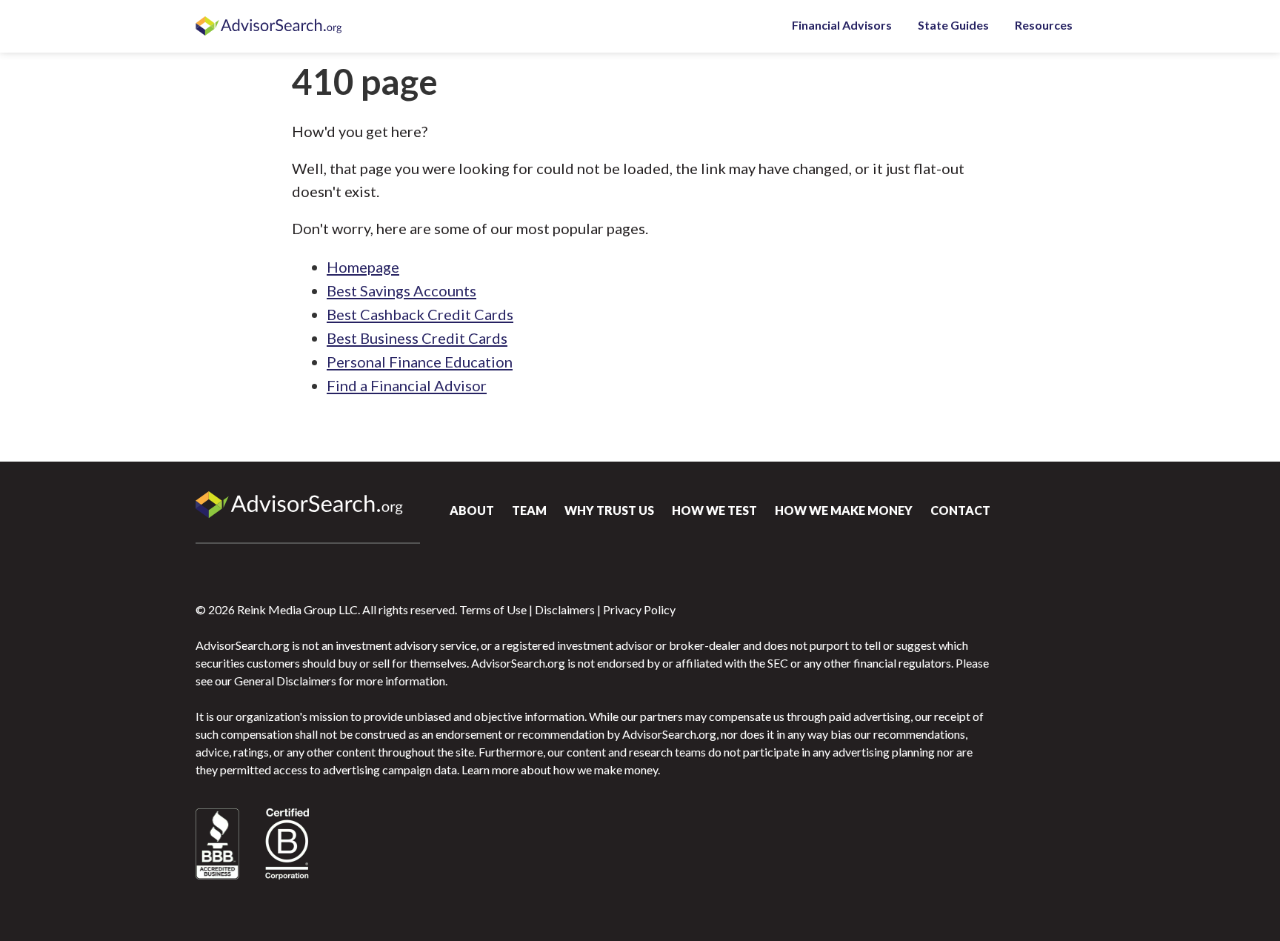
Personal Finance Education (420, 361)
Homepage (363, 267)
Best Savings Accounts (401, 290)
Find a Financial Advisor (407, 385)
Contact (960, 510)
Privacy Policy (639, 609)
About (472, 510)
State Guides (953, 25)
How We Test (714, 510)
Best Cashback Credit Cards (420, 314)
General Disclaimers (285, 681)
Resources (1044, 25)
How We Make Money (844, 510)
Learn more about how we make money (559, 769)
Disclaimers (565, 609)
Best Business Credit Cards (417, 338)
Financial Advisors (842, 25)
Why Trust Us (609, 510)
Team (529, 510)
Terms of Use (493, 609)
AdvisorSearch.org (270, 26)
